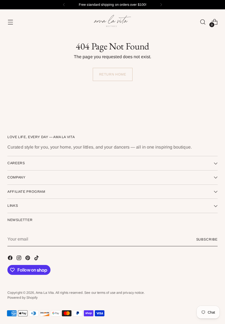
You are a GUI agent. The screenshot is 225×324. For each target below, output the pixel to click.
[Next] (161, 4)
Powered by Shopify (22, 298)
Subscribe (207, 239)
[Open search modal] (203, 21)
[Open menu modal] (10, 21)
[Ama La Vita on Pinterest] (28, 258)
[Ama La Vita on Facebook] (10, 258)
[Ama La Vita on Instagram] (19, 258)
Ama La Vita (45, 293)
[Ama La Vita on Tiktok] (37, 258)
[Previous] (64, 4)
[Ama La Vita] (112, 22)
